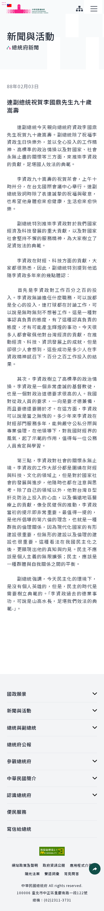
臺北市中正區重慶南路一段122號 (60, 892)
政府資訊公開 (54, 865)
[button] (95, 869)
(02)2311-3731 (57, 899)
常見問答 (71, 873)
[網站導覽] (79, 8)
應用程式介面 (81, 865)
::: (4, 3)
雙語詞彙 (52, 873)
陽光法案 (32, 873)
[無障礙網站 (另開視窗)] (52, 851)
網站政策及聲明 (25, 865)
